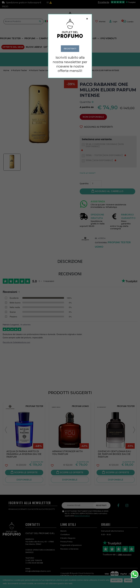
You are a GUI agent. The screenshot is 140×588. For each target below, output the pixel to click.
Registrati (70, 48)
